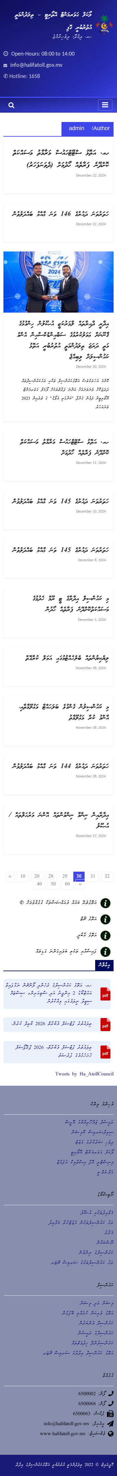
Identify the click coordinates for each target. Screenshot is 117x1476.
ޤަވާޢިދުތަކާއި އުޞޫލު (97, 1213)
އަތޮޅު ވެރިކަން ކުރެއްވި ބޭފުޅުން (88, 1314)
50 (53, 884)
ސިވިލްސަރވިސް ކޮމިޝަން (92, 1133)
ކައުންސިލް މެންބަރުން (96, 1323)
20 (36, 876)
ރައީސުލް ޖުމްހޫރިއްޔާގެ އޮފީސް (89, 1123)
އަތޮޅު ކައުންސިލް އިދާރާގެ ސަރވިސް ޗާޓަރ (78, 1353)
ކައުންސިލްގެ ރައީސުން (96, 1333)
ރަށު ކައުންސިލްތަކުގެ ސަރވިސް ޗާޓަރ (82, 1263)
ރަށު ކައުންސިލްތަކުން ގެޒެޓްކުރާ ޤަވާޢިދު (81, 1223)
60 (67, 884)
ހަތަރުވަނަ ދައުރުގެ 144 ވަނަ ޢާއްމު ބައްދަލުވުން (61, 767)
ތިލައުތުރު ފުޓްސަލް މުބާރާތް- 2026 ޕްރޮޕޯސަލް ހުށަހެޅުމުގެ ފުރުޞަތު (54, 1052)
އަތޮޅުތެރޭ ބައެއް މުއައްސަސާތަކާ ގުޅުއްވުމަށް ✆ (58, 903)
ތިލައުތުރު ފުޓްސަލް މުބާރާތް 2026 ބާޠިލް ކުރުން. (51, 1024)
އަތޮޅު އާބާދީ (87, 935)
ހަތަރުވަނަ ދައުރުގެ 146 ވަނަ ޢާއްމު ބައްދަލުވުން (61, 215)
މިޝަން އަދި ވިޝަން (97, 1304)
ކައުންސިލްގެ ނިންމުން (96, 1253)
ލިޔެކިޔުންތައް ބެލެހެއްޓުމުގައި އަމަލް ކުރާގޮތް (67, 659)
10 (22, 876)
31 (92, 876)
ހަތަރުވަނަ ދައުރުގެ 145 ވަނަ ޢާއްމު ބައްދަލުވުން (61, 502)
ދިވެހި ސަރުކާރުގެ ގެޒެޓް (94, 1143)
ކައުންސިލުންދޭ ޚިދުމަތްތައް (92, 1343)
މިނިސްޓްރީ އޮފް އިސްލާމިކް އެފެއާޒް (85, 1163)
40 (39, 884)
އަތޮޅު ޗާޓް (88, 919)
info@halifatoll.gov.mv (36, 65)
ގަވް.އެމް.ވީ (105, 1172)
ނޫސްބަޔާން (105, 1243)
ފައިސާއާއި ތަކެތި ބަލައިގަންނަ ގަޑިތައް (66, 952)
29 (64, 876)
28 (50, 876)
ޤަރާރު (109, 1233)
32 (107, 876)
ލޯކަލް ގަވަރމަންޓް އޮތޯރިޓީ (92, 1153)
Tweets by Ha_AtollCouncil (84, 1074)
